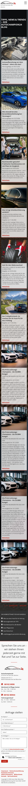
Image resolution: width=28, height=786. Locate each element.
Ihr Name (4, 717)
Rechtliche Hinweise (7, 773)
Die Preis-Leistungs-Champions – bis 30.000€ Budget (11, 434)
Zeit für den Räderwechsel (12, 265)
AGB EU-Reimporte (7, 774)
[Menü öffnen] (25, 3)
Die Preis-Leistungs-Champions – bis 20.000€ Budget (11, 569)
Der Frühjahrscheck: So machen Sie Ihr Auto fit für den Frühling (12, 318)
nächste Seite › (13, 605)
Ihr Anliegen (5, 736)
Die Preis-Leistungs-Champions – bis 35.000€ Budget (11, 372)
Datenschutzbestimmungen (17, 749)
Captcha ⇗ (21, 759)
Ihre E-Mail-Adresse (7, 723)
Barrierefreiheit (12, 776)
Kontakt (3, 776)
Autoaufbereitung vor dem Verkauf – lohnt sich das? (12, 63)
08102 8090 (9, 684)
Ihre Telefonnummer (7, 729)
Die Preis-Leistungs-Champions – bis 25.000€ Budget (11, 500)
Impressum (4, 771)
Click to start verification (15, 757)
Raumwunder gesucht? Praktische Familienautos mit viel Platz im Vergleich (13, 164)
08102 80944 (9, 695)
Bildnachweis (18, 774)
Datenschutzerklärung (16, 771)
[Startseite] (8, 4)
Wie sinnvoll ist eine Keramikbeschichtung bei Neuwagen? (12, 114)
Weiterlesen (5, 82)
